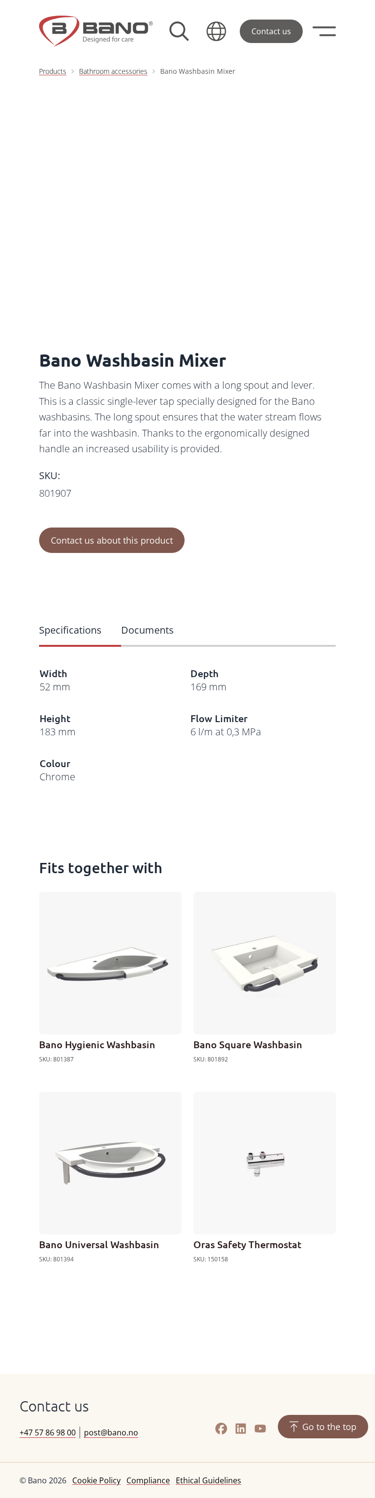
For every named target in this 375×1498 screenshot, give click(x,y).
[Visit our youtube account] (260, 1428)
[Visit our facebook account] (221, 1428)
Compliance (148, 1480)
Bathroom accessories (113, 71)
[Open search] (179, 31)
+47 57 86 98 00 (48, 1432)
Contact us (271, 31)
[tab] (80, 631)
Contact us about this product (112, 540)
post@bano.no (111, 1432)
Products (52, 71)
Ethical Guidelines (208, 1480)
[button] (216, 31)
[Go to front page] (96, 31)
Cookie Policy (96, 1480)
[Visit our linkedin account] (240, 1428)
